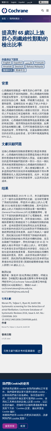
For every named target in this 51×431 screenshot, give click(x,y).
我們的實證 (15, 18)
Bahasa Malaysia (34, 66)
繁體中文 (5, 2)
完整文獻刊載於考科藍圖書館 (19, 350)
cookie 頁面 (18, 418)
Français (39, 62)
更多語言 (45, 2)
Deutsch (19, 66)
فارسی (29, 2)
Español (22, 2)
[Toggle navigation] (47, 10)
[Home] (15, 10)
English (13, 2)
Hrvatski (7, 66)
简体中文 (20, 70)
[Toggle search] (42, 10)
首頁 (4, 18)
